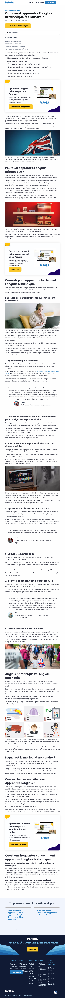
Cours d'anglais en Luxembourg (42, 984)
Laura (23, 402)
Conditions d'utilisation (22, 967)
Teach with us (16, 972)
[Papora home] (10, 2)
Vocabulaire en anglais (32, 979)
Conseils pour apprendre (13, 41)
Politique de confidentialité (23, 970)
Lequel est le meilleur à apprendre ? (16, 46)
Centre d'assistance (23, 963)
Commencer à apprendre (20, 107)
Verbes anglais (31, 970)
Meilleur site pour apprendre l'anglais (16, 49)
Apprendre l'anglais (13, 10)
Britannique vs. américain (13, 44)
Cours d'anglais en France (42, 969)
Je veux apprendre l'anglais (18, 26)
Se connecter (40, 2)
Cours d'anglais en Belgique (42, 974)
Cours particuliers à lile (51, 978)
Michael (17, 538)
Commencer (51, 2)
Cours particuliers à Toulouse (51, 983)
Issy (16, 613)
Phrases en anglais (32, 982)
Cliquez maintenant (18, 845)
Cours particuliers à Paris (51, 968)
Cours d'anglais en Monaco (42, 979)
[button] (30, 2)
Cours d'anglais (31, 967)
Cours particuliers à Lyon (51, 973)
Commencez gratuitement (14, 967)
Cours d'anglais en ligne (42, 964)
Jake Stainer (11, 20)
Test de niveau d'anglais (31, 975)
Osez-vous (15, 269)
